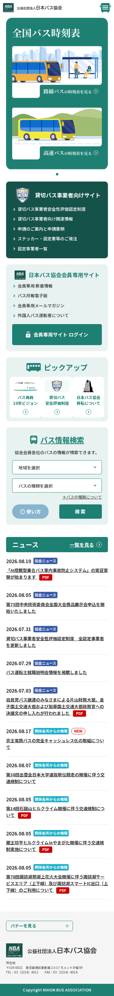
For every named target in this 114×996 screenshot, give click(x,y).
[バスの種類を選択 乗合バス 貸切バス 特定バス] (57, 486)
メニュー (105, 7)
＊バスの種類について (82, 497)
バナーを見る (23, 926)
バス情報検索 (62, 439)
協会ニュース (45, 560)
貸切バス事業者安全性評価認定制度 (52, 209)
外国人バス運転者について (43, 315)
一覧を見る (82, 544)
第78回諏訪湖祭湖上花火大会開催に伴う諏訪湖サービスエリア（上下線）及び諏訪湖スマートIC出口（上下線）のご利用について (57, 883)
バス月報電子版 (32, 295)
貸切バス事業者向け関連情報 (45, 219)
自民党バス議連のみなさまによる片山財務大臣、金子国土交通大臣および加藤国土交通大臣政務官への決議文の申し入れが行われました (55, 706)
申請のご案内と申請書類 (41, 229)
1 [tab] (57, 174)
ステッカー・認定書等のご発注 (47, 238)
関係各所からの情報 (51, 730)
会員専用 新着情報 (35, 286)
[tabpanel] (57, 94)
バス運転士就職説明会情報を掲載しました (46, 672)
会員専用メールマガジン (41, 305)
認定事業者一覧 (32, 248)
